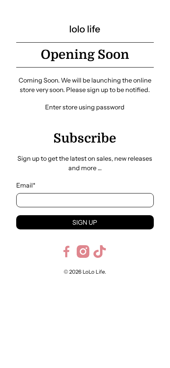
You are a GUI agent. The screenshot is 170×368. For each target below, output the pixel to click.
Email (26, 185)
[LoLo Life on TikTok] (99, 255)
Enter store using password (85, 107)
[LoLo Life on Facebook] (66, 255)
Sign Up (84, 222)
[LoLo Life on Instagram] (83, 255)
